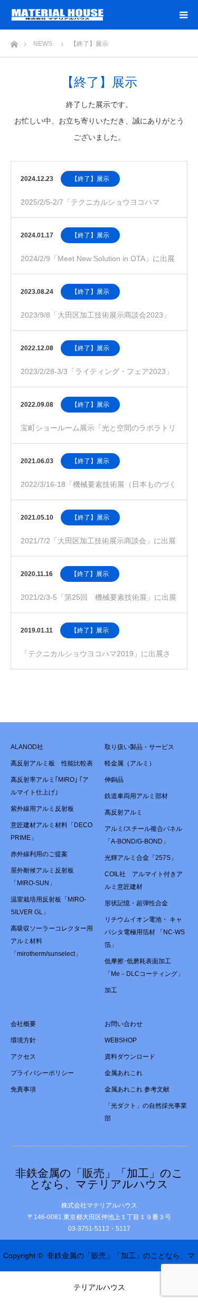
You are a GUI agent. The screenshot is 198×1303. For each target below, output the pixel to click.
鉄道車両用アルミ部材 (136, 796)
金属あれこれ (124, 1073)
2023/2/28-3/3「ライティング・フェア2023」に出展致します (97, 377)
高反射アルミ (124, 812)
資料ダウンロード (130, 1056)
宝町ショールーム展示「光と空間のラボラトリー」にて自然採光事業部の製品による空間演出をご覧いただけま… (98, 433)
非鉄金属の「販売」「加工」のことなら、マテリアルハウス (99, 1178)
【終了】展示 (90, 179)
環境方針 (23, 1040)
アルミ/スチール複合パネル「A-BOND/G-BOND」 (143, 835)
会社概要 (23, 1024)
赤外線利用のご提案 (39, 854)
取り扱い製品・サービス (139, 747)
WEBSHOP (121, 1040)
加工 (111, 990)
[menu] (183, 15)
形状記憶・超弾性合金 (136, 903)
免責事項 (23, 1089)
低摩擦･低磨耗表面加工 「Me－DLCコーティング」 (144, 967)
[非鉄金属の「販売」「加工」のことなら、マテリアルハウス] (104, 15)
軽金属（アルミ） (130, 763)
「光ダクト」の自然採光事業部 (146, 1112)
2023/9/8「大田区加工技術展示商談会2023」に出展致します (96, 320)
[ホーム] (14, 41)
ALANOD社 (27, 747)
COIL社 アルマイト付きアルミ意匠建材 (144, 880)
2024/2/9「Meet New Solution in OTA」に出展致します (98, 264)
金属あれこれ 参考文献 (137, 1089)
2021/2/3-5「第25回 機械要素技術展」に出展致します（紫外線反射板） (98, 602)
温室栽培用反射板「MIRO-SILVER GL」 (48, 906)
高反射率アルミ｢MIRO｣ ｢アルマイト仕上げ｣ (50, 786)
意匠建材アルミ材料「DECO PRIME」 (51, 831)
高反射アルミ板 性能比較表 (52, 763)
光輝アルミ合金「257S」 (141, 857)
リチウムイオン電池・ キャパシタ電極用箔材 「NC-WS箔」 (145, 932)
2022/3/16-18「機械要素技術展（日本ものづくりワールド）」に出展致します (98, 490)
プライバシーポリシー (42, 1073)
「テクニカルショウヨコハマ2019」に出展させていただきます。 (96, 659)
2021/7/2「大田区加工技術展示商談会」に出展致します (98, 546)
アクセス (23, 1056)
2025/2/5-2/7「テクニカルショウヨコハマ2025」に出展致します (90, 207)
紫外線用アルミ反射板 (42, 808)
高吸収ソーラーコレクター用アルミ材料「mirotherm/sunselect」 (52, 941)
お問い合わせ (124, 1024)
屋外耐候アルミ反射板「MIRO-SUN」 (42, 877)
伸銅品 (114, 779)
